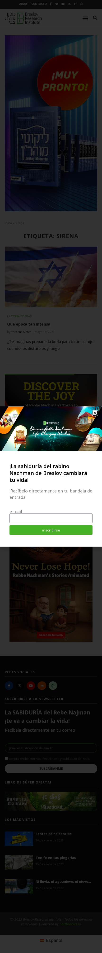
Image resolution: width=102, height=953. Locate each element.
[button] (95, 413)
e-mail (15, 511)
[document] (51, 476)
